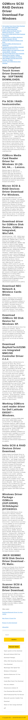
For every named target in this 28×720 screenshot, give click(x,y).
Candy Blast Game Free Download (13, 681)
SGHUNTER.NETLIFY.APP (19, 717)
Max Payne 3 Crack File (9, 618)
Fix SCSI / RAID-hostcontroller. (9, 29)
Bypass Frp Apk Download (9, 622)
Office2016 (5, 627)
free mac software (9, 684)
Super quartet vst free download (13, 650)
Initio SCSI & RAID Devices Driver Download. (13, 53)
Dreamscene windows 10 (11, 688)
